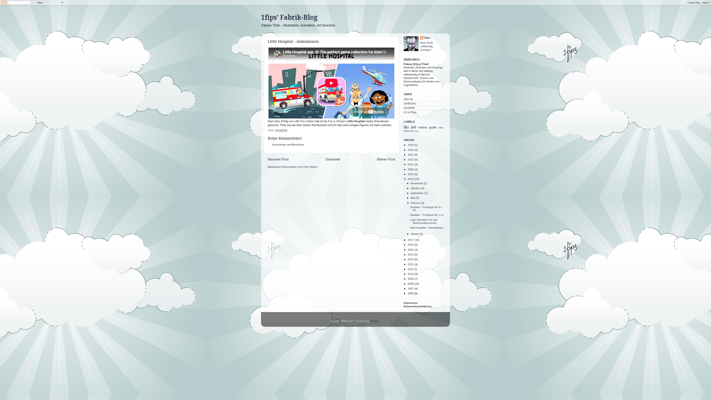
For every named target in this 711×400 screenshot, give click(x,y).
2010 (411, 274)
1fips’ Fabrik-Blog (289, 17)
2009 (411, 278)
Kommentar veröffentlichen (288, 144)
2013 (411, 259)
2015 (411, 249)
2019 (411, 174)
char (440, 127)
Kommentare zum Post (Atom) (299, 166)
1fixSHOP (409, 108)
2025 (411, 145)
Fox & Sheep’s (346, 121)
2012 (411, 264)
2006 (411, 293)
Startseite (332, 159)
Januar (415, 233)
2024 (411, 150)
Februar (416, 203)
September (417, 193)
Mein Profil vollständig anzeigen (426, 46)
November (417, 183)
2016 (411, 244)
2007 (411, 288)
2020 (411, 169)
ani (413, 127)
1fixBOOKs (410, 103)
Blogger (374, 321)
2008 (411, 283)
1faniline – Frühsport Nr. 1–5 (426, 215)
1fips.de (408, 99)
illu (406, 127)
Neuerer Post (278, 159)
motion (422, 127)
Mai (413, 198)
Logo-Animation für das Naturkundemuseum (423, 221)
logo (416, 131)
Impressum (411, 303)
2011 (411, 269)
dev (412, 131)
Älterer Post (386, 159)
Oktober (416, 188)
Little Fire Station (304, 121)
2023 (411, 154)
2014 (411, 254)
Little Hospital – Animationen (426, 227)
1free (407, 131)
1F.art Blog (410, 112)
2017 (411, 240)
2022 (411, 159)
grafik (432, 127)
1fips (427, 37)
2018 (411, 179)
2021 (411, 164)
